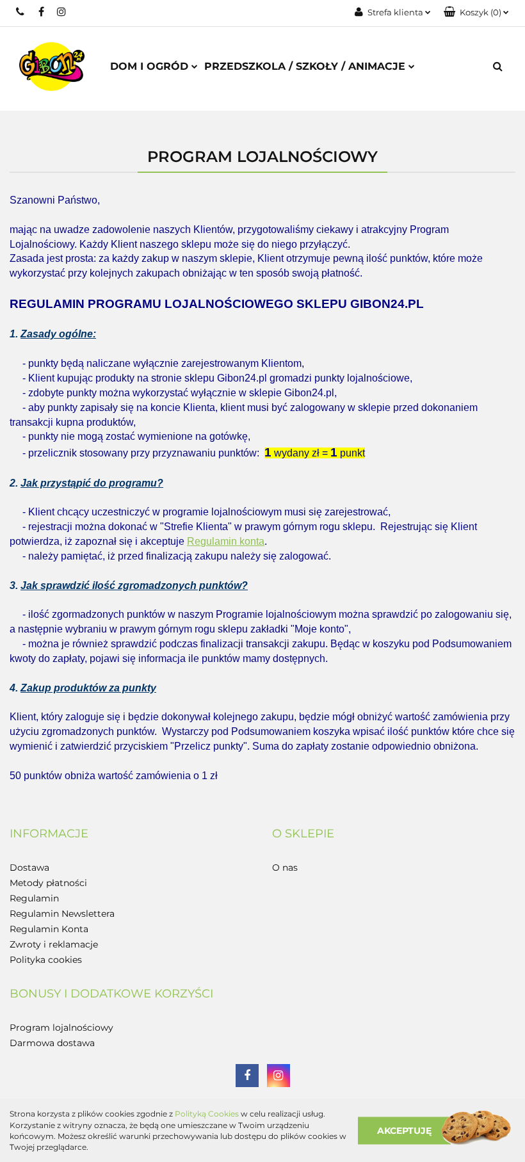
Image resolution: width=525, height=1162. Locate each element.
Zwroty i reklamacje (54, 944)
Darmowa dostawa (52, 1043)
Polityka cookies (46, 959)
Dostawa (29, 867)
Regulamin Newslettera (62, 913)
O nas (285, 867)
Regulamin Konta (49, 929)
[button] (476, 12)
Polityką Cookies (207, 1113)
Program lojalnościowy (61, 1027)
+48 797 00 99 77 (21, 11)
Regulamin (34, 898)
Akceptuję (404, 1130)
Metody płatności (48, 883)
